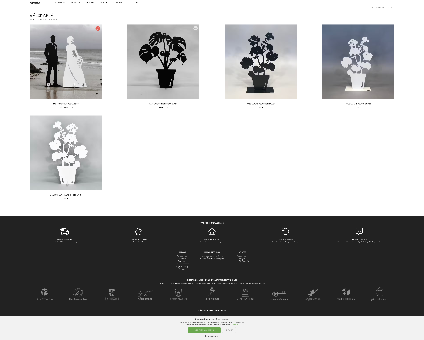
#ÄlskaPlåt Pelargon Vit (358, 104)
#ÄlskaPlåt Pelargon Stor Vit (65, 195)
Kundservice (182, 256)
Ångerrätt (182, 261)
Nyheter (103, 2)
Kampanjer (118, 2)
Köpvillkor (182, 258)
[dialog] (212, 328)
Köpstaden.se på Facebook (212, 256)
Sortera (52, 19)
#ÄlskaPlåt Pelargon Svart (261, 104)
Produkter (75, 2)
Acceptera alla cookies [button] (204, 330)
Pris (31, 19)
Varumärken (60, 2)
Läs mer (235, 325)
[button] (212, 336)
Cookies (182, 269)
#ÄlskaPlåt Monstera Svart (163, 104)
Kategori (41, 19)
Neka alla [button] (229, 330)
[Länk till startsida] (372, 7)
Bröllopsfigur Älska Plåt (66, 104)
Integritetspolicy (181, 266)
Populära (90, 2)
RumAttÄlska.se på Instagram (212, 258)
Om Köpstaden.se (182, 264)
